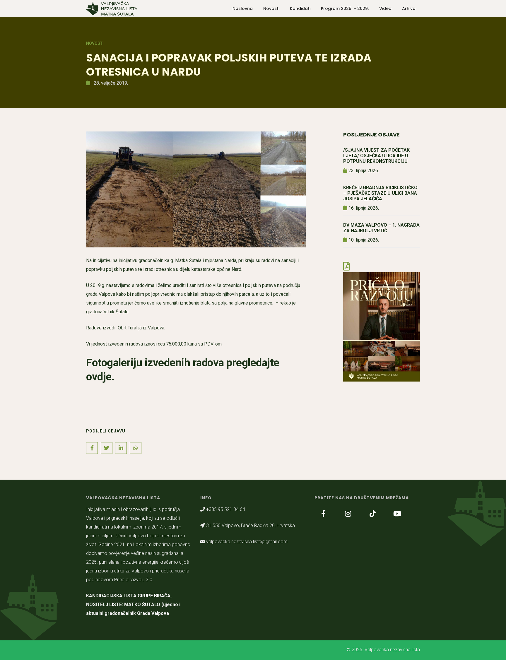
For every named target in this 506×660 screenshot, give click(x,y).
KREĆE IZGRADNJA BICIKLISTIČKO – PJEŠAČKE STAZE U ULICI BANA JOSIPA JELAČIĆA (380, 193)
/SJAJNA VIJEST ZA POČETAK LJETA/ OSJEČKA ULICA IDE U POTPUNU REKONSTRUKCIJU (376, 155)
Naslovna (243, 8)
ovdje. (101, 376)
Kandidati (300, 8)
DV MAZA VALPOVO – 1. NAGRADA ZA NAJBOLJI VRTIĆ (381, 227)
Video (385, 8)
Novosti (271, 8)
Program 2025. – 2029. (345, 8)
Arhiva (409, 8)
